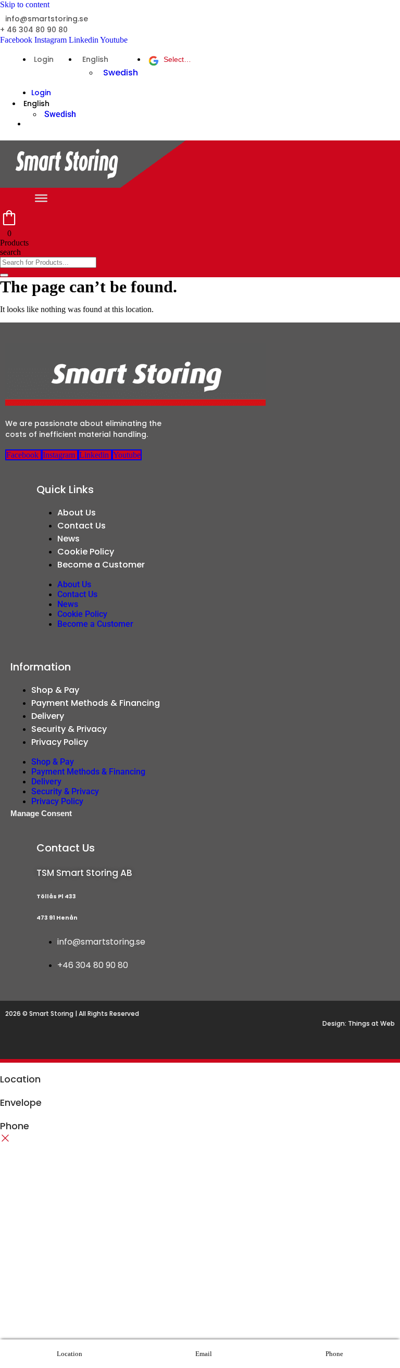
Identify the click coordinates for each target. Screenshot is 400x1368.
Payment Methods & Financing (95, 703)
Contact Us (81, 526)
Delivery (47, 716)
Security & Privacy (69, 729)
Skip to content (24, 4)
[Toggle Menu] (41, 198)
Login (44, 59)
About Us (76, 513)
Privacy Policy (59, 742)
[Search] (4, 275)
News (68, 539)
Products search (14, 247)
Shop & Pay (55, 690)
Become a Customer (101, 565)
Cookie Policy (85, 552)
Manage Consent (41, 813)
